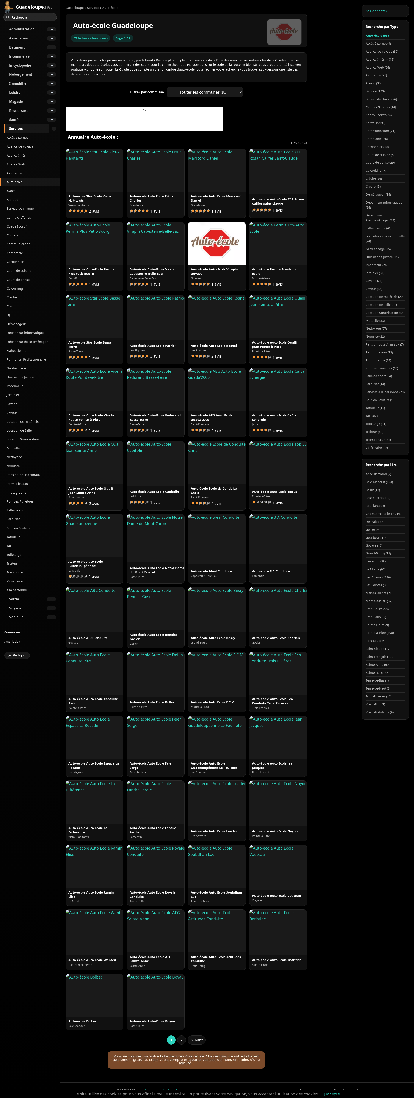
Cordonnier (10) (377, 147)
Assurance (14, 173)
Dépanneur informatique (25, 332)
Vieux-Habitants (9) (380, 712)
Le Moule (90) (375, 569)
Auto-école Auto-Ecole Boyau (152, 1021)
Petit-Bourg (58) (377, 609)
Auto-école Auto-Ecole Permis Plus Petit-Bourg (91, 271)
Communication (18, 244)
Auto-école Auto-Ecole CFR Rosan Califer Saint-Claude (278, 201)
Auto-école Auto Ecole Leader (214, 831)
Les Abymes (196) (378, 577)
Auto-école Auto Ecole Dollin (152, 702)
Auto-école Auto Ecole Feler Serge (151, 765)
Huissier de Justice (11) (382, 257)
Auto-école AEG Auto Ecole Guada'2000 (211, 417)
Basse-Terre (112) (378, 498)
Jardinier (13, 395)
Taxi (10, 546)
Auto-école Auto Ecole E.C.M (212, 702)
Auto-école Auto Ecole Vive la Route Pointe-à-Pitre (91, 417)
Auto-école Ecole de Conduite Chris (214, 490)
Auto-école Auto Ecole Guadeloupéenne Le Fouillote (214, 765)
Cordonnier (15, 261)
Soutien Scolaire (18, 528)
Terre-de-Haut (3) (378, 688)
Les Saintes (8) (376, 585)
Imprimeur (15, 386)
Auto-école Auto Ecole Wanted (92, 960)
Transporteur (16, 572)
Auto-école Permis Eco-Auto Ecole (274, 271)
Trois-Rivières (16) (378, 696)
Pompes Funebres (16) (382, 368)
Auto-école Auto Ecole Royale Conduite (153, 894)
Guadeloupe (75, 7)
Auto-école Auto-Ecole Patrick (153, 345)
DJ (8, 315)
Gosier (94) (373, 530)
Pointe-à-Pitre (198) (380, 633)
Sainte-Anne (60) (377, 665)
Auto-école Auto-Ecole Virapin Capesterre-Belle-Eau (153, 271)
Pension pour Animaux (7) (385, 344)
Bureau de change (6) (381, 99)
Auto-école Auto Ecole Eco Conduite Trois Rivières (272, 701)
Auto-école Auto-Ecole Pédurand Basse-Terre (155, 417)
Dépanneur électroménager (27, 341)
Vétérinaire (15, 581)
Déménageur (16, 324)
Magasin (16, 101)
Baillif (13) (373, 490)
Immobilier (18, 83)
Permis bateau (17, 483)
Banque (12, 199)
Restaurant (18, 110)
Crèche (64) (374, 178)
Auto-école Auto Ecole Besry (213, 638)
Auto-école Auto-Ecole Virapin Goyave (214, 271)
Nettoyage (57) (376, 328)
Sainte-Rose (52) (377, 673)
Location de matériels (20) (384, 297)
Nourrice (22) (375, 336)
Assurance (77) (376, 75)
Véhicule (16, 617)
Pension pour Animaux (24, 475)
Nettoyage (14, 457)
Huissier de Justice (20, 377)
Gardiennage (16, 368)
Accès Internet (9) (378, 43)
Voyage (15, 608)
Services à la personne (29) (385, 392)
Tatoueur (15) (375, 408)
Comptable (15, 253)
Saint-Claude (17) (378, 649)
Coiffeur (13, 235)
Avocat (11, 190)
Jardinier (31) (375, 273)
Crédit (11, 306)
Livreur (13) (374, 289)
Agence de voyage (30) (382, 51)
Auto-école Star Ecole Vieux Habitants (90, 198)
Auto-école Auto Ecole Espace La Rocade (93, 765)
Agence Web (16, 164)
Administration (21, 29)
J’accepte (332, 1093)
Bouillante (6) (375, 506)
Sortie (14, 599)
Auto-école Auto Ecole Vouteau (276, 895)
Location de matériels (23, 421)
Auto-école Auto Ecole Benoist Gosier (153, 636)
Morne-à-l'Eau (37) (379, 601)
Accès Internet (17, 137)
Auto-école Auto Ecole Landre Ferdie (153, 830)
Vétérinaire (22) (377, 448)
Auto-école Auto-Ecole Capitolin (154, 491)
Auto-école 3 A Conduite (271, 571)
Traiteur (12, 563)
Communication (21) (380, 131)
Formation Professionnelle (26, 359)
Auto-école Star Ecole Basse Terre (90, 344)
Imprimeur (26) (376, 265)
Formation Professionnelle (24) (385, 238)
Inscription (12, 641)
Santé (14, 120)
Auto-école (14, 182)
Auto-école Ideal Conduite (211, 571)
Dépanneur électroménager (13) (380, 217)
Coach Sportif (17, 226)
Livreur (12, 412)
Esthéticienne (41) (378, 228)
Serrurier (13, 519)
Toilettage (14, 554)
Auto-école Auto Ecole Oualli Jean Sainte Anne (90, 490)
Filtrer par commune (147, 92)
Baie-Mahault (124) (379, 482)
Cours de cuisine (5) (380, 155)
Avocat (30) (373, 83)
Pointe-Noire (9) (377, 625)
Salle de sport (17, 510)
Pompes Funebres (20, 501)
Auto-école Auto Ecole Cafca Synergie (274, 417)
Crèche (12, 297)
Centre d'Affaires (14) (381, 107)
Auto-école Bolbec (82, 1021)
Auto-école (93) (377, 35)
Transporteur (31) (378, 440)
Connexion (12, 632)
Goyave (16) (374, 545)
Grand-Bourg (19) (378, 553)
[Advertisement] (144, 121)
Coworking (15, 288)
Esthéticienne (16, 350)
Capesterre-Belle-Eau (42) (384, 514)
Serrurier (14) (375, 384)
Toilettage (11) (376, 424)
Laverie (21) (374, 281)
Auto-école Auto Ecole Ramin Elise (91, 894)
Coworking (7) (376, 170)
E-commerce (19, 56)
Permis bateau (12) (379, 352)
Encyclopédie (20, 65)
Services (16, 128)
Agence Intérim (18, 155)
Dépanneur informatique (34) (384, 204)
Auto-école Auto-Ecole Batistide (276, 960)
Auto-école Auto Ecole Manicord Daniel (216, 198)
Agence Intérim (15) (380, 59)
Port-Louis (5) (375, 641)
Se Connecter (376, 11)
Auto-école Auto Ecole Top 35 (274, 491)
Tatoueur (13, 537)
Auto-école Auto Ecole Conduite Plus (93, 701)
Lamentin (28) (376, 561)
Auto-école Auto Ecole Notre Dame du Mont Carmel (157, 570)
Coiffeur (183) (375, 123)
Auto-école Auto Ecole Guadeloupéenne (85, 563)
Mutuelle (13, 448)
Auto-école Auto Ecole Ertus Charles (151, 198)
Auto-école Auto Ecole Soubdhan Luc (216, 894)
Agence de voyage (20, 146)
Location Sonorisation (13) (385, 313)
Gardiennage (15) (378, 249)
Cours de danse (18, 279)
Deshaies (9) (374, 522)
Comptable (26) (377, 139)
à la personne (17, 590)
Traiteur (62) (374, 432)
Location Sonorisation (23, 439)
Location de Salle (19, 430)
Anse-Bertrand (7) (378, 474)
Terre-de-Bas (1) (377, 680)
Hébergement (20, 74)
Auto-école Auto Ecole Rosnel (214, 345)
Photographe (16, 492)
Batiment (17, 47)
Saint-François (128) (380, 657)
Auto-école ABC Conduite (88, 638)
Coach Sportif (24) (379, 115)
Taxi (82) (372, 416)
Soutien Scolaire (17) (380, 400)
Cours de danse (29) (380, 162)
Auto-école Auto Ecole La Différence (87, 830)
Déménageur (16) (378, 194)
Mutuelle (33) (375, 321)
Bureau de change (20, 208)
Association (18, 38)
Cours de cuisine (19, 270)
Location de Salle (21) (381, 305)
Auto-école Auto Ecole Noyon (275, 831)
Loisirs (14, 92)
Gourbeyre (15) (376, 538)
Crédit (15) (373, 186)
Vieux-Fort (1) (375, 704)
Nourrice (13, 466)
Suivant (197, 1040)
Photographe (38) (378, 360)
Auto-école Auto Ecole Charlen (276, 638)
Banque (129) (375, 91)
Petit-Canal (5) (376, 617)
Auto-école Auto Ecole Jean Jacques (273, 765)
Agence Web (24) (378, 67)
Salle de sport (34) (379, 376)
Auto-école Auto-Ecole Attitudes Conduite (216, 959)
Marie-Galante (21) (379, 593)
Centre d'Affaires (19, 217)
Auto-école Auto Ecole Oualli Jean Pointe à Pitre (274, 344)
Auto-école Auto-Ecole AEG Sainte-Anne (150, 959)
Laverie (12, 404)
